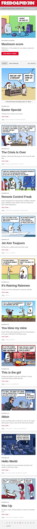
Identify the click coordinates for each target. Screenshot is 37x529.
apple (7, 428)
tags (3, 119)
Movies (7, 384)
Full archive (31, 63)
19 (17, 523)
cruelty (12, 119)
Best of (8, 119)
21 (23, 523)
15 (7, 523)
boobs (7, 517)
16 (9, 523)
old (13, 210)
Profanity (17, 210)
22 (25, 523)
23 (28, 523)
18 (15, 523)
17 (12, 523)
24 (30, 523)
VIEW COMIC (5, 116)
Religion (23, 119)
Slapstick (12, 339)
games (7, 339)
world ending (24, 210)
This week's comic (9, 53)
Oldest (8, 526)
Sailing (13, 252)
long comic (9, 210)
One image (17, 119)
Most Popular (13, 63)
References (16, 384)
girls (7, 252)
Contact (33, 8)
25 (33, 523)
